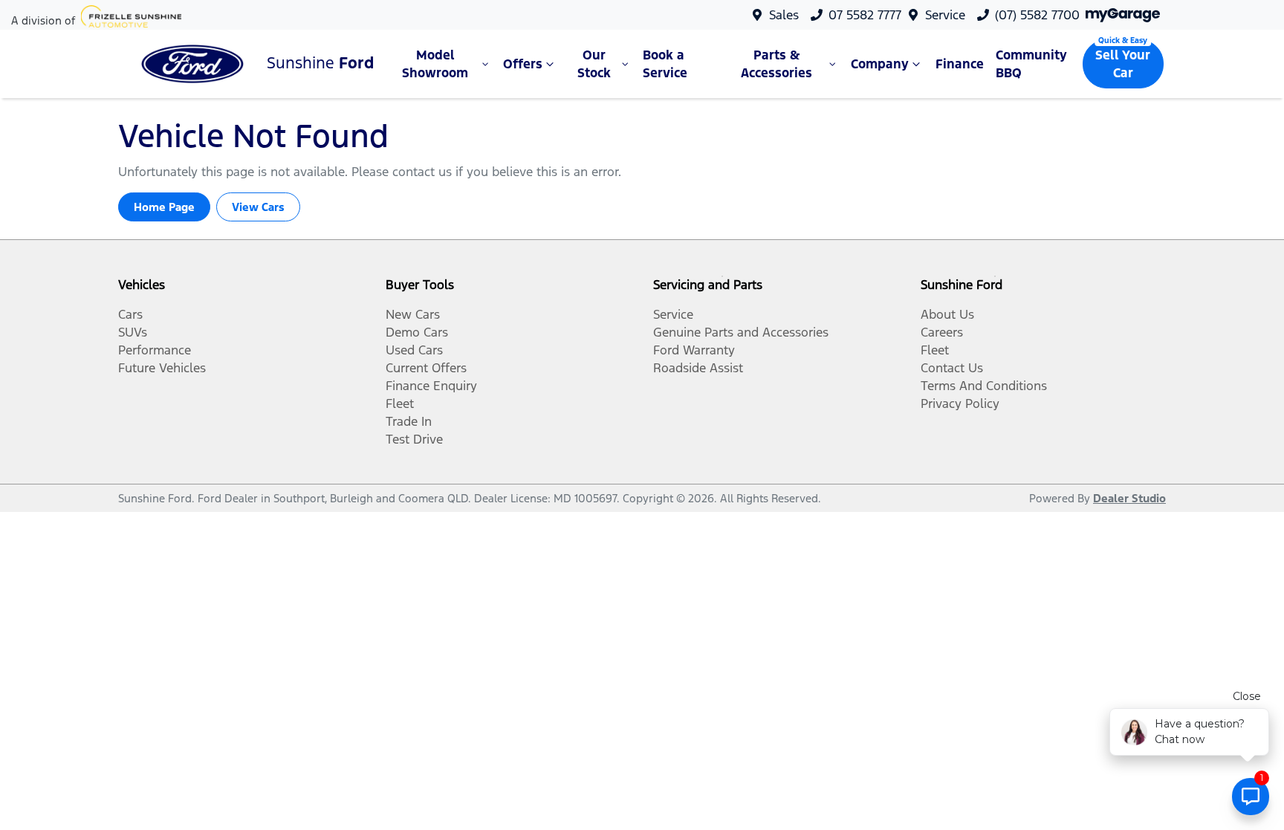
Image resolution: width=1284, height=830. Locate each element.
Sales (784, 15)
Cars (130, 314)
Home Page (164, 207)
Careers (942, 332)
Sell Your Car (1122, 64)
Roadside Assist (698, 368)
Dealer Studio (1129, 498)
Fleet (400, 403)
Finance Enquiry (431, 385)
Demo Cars (417, 332)
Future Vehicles (162, 368)
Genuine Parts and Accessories (741, 332)
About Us (947, 314)
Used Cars (414, 350)
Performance (154, 350)
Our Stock (594, 64)
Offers (522, 64)
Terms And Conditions (984, 385)
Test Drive (414, 439)
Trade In (409, 421)
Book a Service (665, 64)
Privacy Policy (960, 403)
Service (945, 15)
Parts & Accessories (776, 64)
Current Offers (426, 368)
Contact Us (952, 368)
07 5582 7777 (865, 15)
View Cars (258, 207)
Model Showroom (435, 64)
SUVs (132, 332)
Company (880, 64)
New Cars (413, 314)
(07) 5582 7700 (1037, 15)
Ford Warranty (694, 350)
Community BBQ (1031, 64)
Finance (960, 64)
